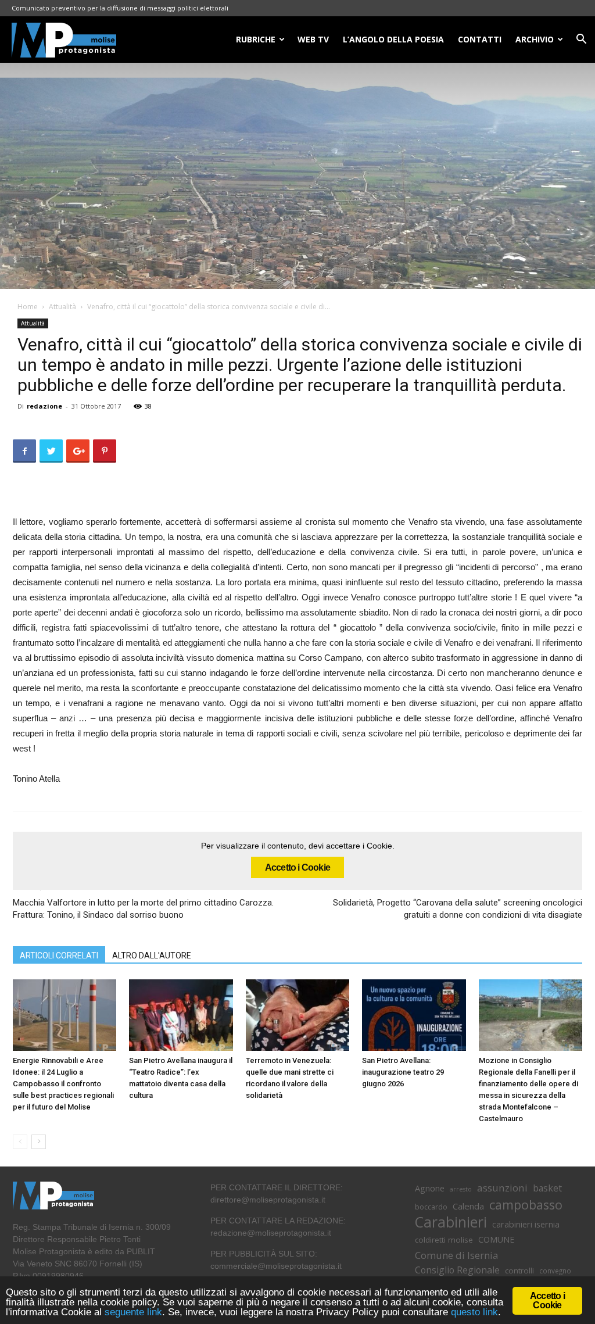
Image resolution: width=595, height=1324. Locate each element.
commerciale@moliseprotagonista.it (276, 1266)
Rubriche (255, 39)
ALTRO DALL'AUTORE (151, 955)
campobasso (525, 1204)
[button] (581, 40)
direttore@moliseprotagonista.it (267, 1199)
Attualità (62, 307)
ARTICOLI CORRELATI (59, 955)
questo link (473, 1312)
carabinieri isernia (526, 1224)
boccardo (431, 1207)
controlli (519, 1270)
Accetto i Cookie (297, 867)
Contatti (479, 39)
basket (547, 1188)
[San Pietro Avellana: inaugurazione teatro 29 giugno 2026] (413, 1015)
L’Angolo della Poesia (393, 39)
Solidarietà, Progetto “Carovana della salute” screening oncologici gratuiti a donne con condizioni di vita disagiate (457, 908)
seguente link (133, 1312)
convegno (555, 1270)
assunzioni (502, 1188)
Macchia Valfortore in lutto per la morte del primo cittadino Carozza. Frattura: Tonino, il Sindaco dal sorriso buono (143, 908)
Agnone (430, 1188)
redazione (44, 406)
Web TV (313, 39)
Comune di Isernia (456, 1255)
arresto (461, 1189)
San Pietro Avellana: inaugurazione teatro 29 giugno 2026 (403, 1072)
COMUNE (496, 1239)
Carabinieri (451, 1222)
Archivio (534, 39)
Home (27, 307)
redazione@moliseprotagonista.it (270, 1232)
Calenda (468, 1206)
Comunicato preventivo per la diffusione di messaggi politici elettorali (120, 7)
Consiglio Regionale (457, 1270)
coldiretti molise (444, 1239)
